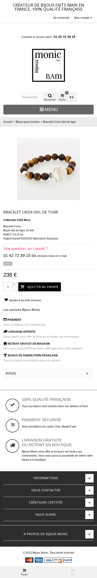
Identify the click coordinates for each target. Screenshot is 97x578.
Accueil (7, 121)
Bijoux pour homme (28, 121)
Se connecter (61, 17)
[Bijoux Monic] (48, 65)
